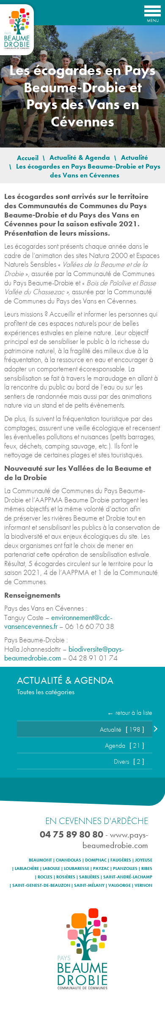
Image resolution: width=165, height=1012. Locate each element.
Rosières (65, 877)
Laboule (51, 869)
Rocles (45, 877)
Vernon (143, 885)
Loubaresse (76, 869)
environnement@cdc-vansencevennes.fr (58, 621)
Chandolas (68, 860)
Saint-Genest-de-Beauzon (41, 885)
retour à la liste (134, 713)
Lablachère (27, 869)
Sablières (89, 877)
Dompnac (96, 860)
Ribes (146, 869)
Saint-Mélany (89, 885)
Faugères (120, 860)
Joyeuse (143, 860)
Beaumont (40, 860)
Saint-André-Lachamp (127, 877)
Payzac (101, 869)
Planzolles (125, 869)
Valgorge (119, 885)
